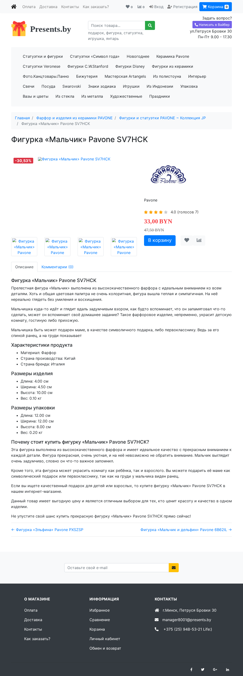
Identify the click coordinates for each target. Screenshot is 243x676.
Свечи (28, 86)
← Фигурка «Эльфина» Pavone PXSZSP (47, 529)
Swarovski (71, 86)
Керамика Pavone (172, 56)
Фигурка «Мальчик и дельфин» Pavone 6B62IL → (186, 529)
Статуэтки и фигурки (43, 56)
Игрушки (131, 86)
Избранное (99, 610)
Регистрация (185, 6)
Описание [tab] (24, 266)
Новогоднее (138, 56)
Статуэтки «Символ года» (95, 56)
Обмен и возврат (105, 648)
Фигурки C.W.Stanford (87, 66)
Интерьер (197, 76)
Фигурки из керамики (172, 66)
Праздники (159, 96)
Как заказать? (96, 6)
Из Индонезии (160, 86)
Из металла (92, 96)
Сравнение (99, 619)
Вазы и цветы (35, 96)
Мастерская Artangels (125, 76)
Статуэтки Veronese (41, 66)
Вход (159, 6)
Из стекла (65, 96)
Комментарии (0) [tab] (58, 266)
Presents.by (50, 29)
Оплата (29, 6)
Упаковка (189, 86)
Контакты (70, 6)
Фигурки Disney (130, 66)
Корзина (217, 6)
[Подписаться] (174, 567)
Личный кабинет (104, 638)
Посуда (48, 86)
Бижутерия (87, 76)
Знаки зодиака (102, 86)
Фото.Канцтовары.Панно (46, 76)
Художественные (126, 96)
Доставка (48, 6)
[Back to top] (232, 653)
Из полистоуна (167, 76)
